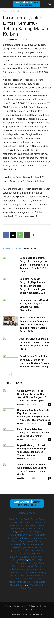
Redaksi (8, 606)
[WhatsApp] (20, 235)
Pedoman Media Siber (37, 606)
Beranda (6, 11)
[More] (34, 235)
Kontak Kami (27, 609)
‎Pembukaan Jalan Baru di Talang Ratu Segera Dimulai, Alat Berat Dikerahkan (33, 432)
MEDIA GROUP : (27, 512)
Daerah (16, 11)
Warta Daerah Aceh (34, 519)
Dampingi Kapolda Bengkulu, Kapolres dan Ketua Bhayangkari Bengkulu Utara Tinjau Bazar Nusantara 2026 (33, 285)
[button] (5, 4)
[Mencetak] (27, 235)
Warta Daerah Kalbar (26, 556)
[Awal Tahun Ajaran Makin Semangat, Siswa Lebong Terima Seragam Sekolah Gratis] (10, 342)
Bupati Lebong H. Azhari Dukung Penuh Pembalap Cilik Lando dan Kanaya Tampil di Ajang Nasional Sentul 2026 (34, 324)
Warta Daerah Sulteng (35, 572)
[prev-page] (5, 374)
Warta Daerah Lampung (27, 537)
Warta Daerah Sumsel (19, 534)
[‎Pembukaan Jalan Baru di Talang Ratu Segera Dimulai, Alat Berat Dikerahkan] (10, 303)
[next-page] (10, 374)
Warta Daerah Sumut (19, 522)
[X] (13, 235)
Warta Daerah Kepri (26, 525)
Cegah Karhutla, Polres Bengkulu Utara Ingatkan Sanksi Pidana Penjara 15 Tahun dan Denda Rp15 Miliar (34, 264)
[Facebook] (6, 235)
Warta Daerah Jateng (26, 544)
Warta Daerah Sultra (27, 569)
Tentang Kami (20, 606)
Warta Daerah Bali (26, 550)
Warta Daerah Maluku (27, 581)
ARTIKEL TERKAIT (12, 248)
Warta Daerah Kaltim (27, 563)
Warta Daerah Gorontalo (23, 575)
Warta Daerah (16, 519)
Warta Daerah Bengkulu (30, 531)
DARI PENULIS (31, 248)
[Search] (50, 4)
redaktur (13, 39)
